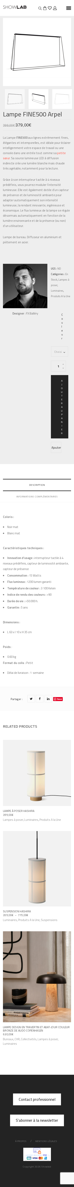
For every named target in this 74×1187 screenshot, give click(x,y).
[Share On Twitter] (31, 698)
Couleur (62, 326)
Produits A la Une (60, 296)
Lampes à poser (48, 1039)
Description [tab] (37, 485)
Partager (16, 699)
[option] (37, 52)
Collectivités (29, 1039)
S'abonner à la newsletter (37, 1120)
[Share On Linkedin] (48, 698)
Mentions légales (46, 1141)
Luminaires (57, 291)
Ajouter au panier (62, 407)
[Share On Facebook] (39, 698)
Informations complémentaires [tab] (37, 496)
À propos (20, 1141)
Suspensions (49, 920)
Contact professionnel (37, 1099)
